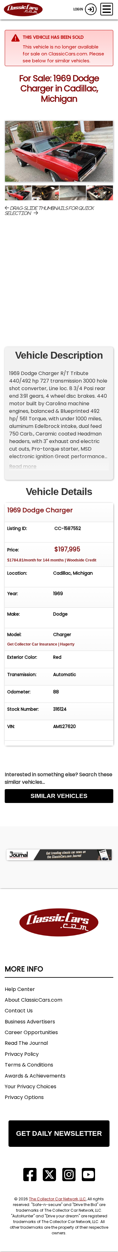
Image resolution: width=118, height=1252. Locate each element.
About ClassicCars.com (33, 1000)
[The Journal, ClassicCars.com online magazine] (59, 854)
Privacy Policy (22, 1054)
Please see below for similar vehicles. (63, 57)
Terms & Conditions (29, 1064)
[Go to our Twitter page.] (49, 1174)
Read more (23, 466)
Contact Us (19, 1010)
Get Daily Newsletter (59, 1133)
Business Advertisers (30, 1021)
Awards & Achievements (35, 1075)
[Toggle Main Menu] (106, 9)
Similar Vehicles (59, 796)
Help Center (20, 989)
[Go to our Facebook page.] (30, 1174)
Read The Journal (26, 1043)
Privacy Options (24, 1097)
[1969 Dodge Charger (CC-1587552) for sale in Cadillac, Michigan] (59, 151)
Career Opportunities (31, 1032)
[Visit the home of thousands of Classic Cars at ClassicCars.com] (27, 9)
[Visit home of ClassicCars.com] (59, 932)
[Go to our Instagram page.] (69, 1174)
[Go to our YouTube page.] (88, 1174)
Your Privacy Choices (30, 1086)
